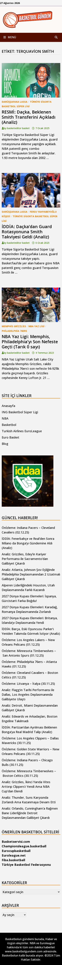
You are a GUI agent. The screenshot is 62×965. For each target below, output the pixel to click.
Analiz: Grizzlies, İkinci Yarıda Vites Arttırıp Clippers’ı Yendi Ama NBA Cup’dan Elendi (26, 786)
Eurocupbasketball (16, 851)
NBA (5, 418)
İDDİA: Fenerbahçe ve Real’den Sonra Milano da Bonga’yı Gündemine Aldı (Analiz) (28, 543)
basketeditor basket (18, 128)
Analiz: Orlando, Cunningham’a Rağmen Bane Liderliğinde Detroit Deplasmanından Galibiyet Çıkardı (30, 813)
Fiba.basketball (13, 860)
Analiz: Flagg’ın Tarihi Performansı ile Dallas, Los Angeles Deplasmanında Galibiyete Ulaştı (28, 694)
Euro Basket (10, 437)
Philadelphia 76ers (14, 330)
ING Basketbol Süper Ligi (20, 412)
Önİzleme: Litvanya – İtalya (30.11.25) (28, 684)
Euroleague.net (14, 855)
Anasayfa (8, 406)
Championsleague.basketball (24, 846)
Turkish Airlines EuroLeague (22, 431)
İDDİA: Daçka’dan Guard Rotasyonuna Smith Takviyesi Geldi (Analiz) (27, 232)
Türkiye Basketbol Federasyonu (26, 865)
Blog (5, 444)
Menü (11, 37)
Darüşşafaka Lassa (14, 101)
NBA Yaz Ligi (36, 326)
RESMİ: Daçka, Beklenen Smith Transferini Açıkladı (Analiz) (28, 117)
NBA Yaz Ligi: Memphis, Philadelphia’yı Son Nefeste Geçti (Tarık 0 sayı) (30, 342)
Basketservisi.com (16, 841)
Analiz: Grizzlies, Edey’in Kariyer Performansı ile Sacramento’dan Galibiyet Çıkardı (25, 558)
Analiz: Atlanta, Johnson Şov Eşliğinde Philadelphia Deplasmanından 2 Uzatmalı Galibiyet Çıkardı (31, 574)
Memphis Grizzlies (14, 326)
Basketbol (9, 425)
